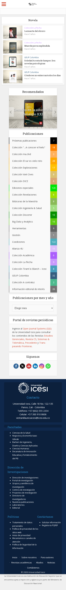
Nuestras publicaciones (23, 502)
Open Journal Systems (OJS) (37, 328)
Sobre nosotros (29, 557)
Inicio (14, 557)
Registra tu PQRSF (50, 525)
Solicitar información (51, 522)
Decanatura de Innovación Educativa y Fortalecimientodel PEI (24, 455)
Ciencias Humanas (20, 448)
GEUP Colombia (31, 57)
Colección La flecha (32, 28)
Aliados (39, 562)
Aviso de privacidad (21, 535)
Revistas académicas (21, 562)
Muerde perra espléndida (37, 45)
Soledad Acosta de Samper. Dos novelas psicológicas (39, 62)
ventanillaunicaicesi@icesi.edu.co (33, 417)
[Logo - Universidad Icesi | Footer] (33, 387)
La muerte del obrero (34, 31)
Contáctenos (33, 567)
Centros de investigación (23, 489)
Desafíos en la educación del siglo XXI (33, 112)
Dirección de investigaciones (25, 477)
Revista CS (30, 339)
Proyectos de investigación (24, 492)
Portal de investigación (22, 480)
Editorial (16, 507)
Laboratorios (18, 505)
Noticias (51, 562)
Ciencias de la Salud (21, 432)
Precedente (31, 342)
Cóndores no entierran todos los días (42, 75)
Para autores (47, 557)
